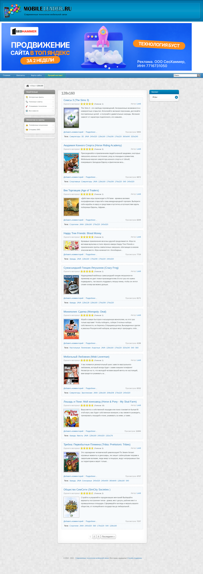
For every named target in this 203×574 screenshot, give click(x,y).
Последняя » (108, 536)
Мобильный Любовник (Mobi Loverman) (86, 356)
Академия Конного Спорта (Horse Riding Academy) (93, 145)
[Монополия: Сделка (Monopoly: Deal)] (71, 339)
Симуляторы (75, 137)
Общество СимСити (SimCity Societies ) (87, 489)
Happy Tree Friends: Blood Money (82, 233)
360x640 (126, 137)
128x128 (85, 303)
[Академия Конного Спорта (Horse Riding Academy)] (71, 173)
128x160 (101, 137)
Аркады (73, 259)
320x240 (134, 137)
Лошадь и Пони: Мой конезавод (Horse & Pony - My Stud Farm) (100, 401)
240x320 (93, 137)
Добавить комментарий (73, 132)
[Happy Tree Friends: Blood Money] (71, 250)
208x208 (110, 393)
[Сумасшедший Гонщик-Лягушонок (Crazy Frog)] (71, 294)
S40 (124, 182)
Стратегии (74, 224)
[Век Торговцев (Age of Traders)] (71, 215)
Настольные (75, 348)
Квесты (80, 436)
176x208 (110, 137)
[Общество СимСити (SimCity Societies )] (71, 517)
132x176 (109, 436)
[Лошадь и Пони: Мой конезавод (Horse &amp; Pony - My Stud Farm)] (71, 427)
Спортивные (75, 182)
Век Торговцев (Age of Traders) (81, 190)
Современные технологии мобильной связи (92, 558)
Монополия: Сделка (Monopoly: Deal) (85, 311)
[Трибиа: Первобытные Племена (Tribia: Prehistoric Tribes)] (71, 472)
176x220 (118, 137)
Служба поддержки (135, 558)
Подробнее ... (91, 132)
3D (82, 137)
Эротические (86, 393)
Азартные (96, 348)
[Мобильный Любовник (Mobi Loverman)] (71, 384)
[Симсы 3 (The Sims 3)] (71, 127)
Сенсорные (87, 481)
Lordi (139, 104)
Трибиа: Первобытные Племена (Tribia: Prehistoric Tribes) (97, 444)
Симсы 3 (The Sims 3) (76, 100)
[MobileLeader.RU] (13, 11)
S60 (137, 348)
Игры (33, 86)
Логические (86, 348)
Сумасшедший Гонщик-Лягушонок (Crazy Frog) (91, 267)
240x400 (104, 481)
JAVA (87, 137)
